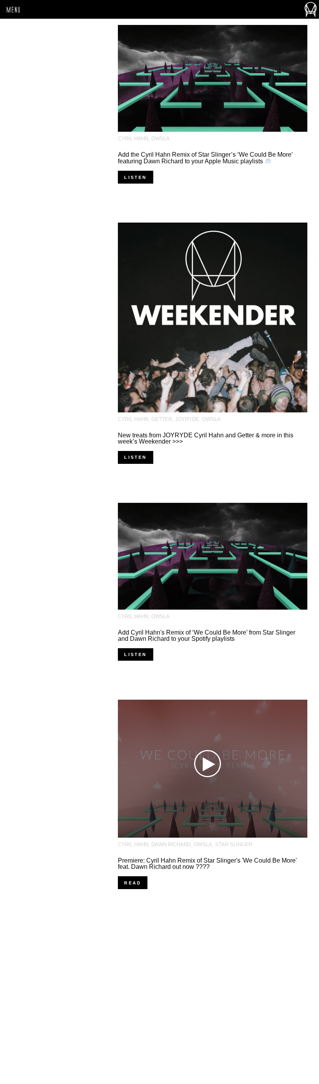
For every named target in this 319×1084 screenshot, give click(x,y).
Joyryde (187, 419)
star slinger (233, 844)
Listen (135, 177)
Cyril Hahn (133, 138)
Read (132, 883)
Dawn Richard (171, 844)
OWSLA (160, 138)
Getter (161, 419)
